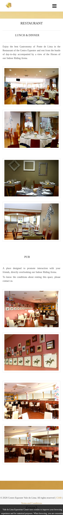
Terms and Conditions (31, 503)
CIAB (59, 497)
